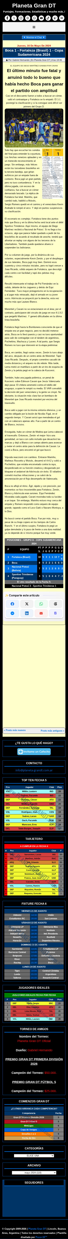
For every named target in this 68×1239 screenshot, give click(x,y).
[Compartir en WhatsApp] (41, 604)
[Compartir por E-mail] (41, 613)
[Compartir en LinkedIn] (26, 613)
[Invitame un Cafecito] (34, 751)
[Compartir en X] (26, 604)
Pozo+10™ (41, 1237)
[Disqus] (34, 676)
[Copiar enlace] (55, 613)
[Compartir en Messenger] (12, 613)
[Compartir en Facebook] (12, 604)
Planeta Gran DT (37, 1229)
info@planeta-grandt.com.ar (34, 770)
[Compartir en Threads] (55, 604)
